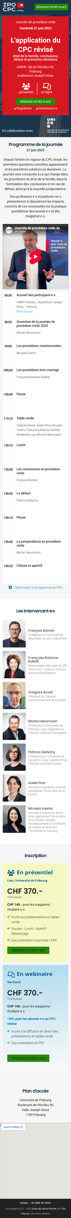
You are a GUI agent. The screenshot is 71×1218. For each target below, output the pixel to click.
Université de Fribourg (31, 880)
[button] (28, 950)
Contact (24, 1203)
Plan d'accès (25, 311)
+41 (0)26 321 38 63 (41, 1203)
